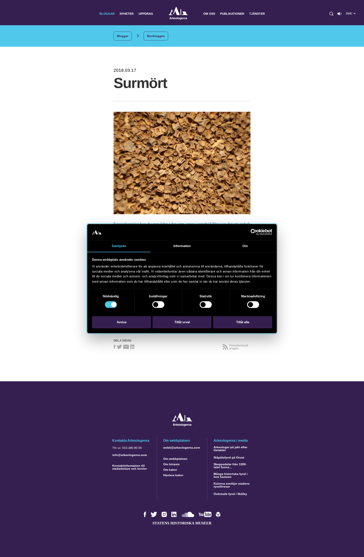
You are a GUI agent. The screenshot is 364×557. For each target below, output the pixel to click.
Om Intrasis (171, 464)
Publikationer (232, 13)
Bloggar (107, 13)
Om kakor (170, 469)
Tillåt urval (182, 322)
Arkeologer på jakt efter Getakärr (230, 449)
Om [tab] (245, 246)
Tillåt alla (242, 322)
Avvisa (121, 322)
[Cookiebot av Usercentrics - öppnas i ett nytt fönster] (253, 232)
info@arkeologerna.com (129, 454)
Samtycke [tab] (119, 246)
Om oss (209, 13)
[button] (331, 13)
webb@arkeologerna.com (181, 447)
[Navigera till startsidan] (182, 425)
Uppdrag (146, 13)
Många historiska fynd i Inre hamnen (231, 475)
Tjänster (257, 13)
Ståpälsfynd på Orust (229, 457)
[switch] (158, 304)
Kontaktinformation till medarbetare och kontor (129, 467)
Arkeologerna (178, 14)
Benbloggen (156, 36)
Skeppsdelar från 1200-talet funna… (230, 466)
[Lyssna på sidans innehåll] (339, 14)
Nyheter (127, 13)
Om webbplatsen (175, 458)
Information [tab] (182, 246)
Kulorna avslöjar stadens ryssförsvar (232, 485)
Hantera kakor (173, 475)
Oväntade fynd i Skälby (230, 493)
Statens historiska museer (182, 523)
